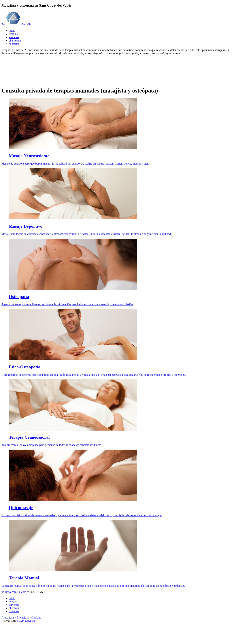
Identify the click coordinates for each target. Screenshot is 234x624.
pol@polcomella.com (13, 591)
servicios (14, 37)
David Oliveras (26, 620)
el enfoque (15, 40)
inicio (12, 30)
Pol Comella (16, 24)
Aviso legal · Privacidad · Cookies (21, 617)
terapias (13, 33)
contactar (14, 43)
